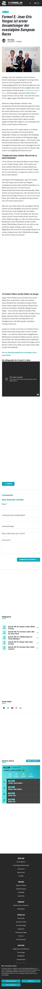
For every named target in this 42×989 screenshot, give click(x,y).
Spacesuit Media (21, 885)
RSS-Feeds (21, 918)
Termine (21, 936)
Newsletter (20, 708)
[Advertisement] (21, 417)
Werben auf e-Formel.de (21, 905)
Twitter (8, 708)
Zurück (9, 484)
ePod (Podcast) (21, 939)
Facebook (4, 708)
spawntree (21, 896)
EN (35, 3)
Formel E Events (32, 761)
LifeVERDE (21, 892)
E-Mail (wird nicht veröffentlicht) (13, 515)
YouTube (12, 708)
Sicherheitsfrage (8, 526)
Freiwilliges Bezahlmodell (21, 865)
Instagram (16, 708)
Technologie (21, 952)
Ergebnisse (21, 929)
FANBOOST (21, 956)
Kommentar (6, 540)
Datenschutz (21, 872)
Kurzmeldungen (21, 925)
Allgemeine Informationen (21, 949)
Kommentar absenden (27, 560)
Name (5, 504)
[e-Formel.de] (12, 3)
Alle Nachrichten (21, 922)
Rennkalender (21, 959)
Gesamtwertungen (21, 932)
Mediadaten (21, 909)
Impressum (21, 869)
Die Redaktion (21, 862)
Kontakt (21, 876)
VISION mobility (21, 889)
